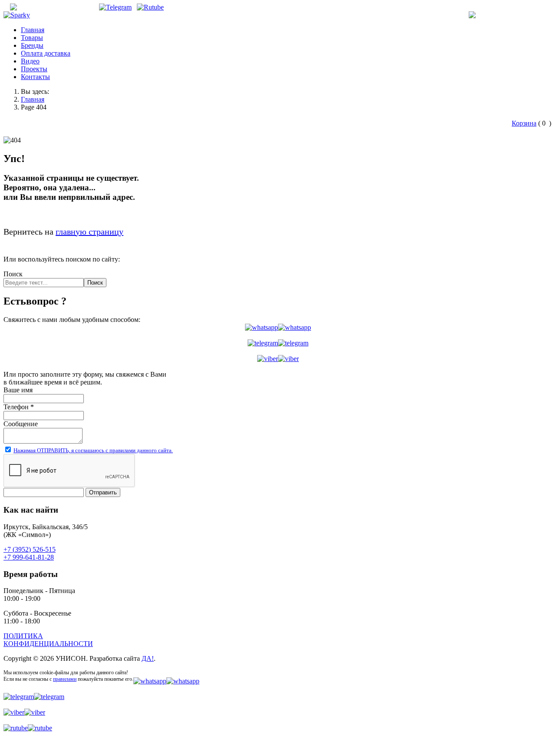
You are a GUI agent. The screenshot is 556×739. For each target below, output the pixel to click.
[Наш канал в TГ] (115, 7)
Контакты (35, 76)
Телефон (18, 407)
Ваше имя (18, 390)
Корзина (524, 123)
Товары (32, 37)
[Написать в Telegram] (278, 343)
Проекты (34, 69)
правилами (64, 679)
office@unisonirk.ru (63, 7)
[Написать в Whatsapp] (278, 327)
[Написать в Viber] (278, 359)
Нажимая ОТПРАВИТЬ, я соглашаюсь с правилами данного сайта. (93, 450)
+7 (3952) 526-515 (520, 15)
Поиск (13, 274)
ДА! (148, 658)
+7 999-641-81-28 (28, 557)
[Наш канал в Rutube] (150, 7)
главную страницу (89, 231)
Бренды (32, 45)
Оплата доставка (45, 53)
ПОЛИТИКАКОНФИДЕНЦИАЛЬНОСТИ (48, 639)
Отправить (103, 492)
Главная (32, 29)
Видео (30, 61)
